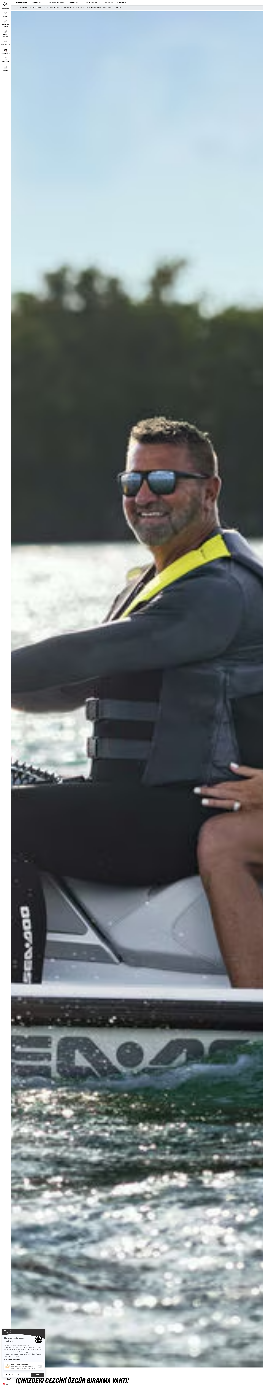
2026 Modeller (36, 2)
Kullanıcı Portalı (91, 2)
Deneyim (107, 2)
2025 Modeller (73, 2)
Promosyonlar (122, 2)
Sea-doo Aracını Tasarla (56, 2)
